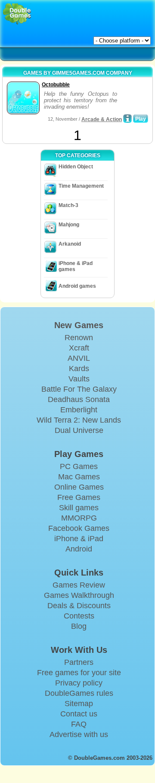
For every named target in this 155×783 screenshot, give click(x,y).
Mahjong (69, 225)
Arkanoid (70, 244)
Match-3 (68, 205)
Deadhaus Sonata (79, 399)
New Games (78, 325)
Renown (79, 337)
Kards (79, 368)
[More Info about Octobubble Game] (127, 118)
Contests (79, 616)
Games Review (79, 585)
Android (78, 549)
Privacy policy (78, 683)
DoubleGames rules (79, 693)
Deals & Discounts (79, 605)
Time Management (81, 186)
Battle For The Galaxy (79, 389)
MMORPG (79, 518)
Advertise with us (79, 734)
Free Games (78, 497)
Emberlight (78, 409)
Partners (78, 662)
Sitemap (79, 703)
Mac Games (79, 476)
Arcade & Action (101, 119)
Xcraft (79, 348)
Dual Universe (79, 430)
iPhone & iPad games (76, 266)
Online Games (79, 487)
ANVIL (79, 358)
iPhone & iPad (78, 538)
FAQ (79, 724)
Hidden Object (76, 167)
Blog (79, 626)
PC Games (79, 466)
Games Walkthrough (79, 595)
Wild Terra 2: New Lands (79, 420)
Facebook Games (78, 528)
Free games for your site (79, 672)
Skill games (79, 507)
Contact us (78, 714)
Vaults (79, 379)
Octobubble (56, 85)
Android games (77, 286)
